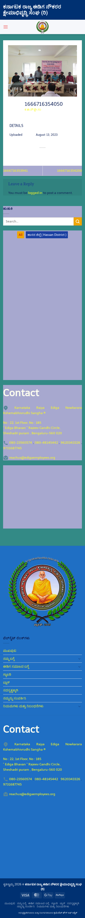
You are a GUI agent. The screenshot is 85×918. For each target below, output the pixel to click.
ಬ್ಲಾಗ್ (6, 682)
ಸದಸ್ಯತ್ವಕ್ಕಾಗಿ (10, 690)
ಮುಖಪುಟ (9, 651)
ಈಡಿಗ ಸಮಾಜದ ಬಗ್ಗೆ (16, 666)
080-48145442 (46, 443)
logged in (35, 193)
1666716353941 (15, 171)
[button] (5, 27)
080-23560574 (20, 443)
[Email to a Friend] (46, 154)
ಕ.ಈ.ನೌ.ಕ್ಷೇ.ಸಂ (33, 109)
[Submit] (78, 221)
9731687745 (12, 448)
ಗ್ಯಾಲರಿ (7, 674)
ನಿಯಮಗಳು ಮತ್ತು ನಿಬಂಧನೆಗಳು (23, 706)
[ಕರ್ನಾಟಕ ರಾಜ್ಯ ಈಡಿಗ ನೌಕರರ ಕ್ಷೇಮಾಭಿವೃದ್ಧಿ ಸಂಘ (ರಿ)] (42, 27)
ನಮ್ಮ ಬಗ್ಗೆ (8, 659)
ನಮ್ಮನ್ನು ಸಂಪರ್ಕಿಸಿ (14, 698)
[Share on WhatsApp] (23, 154)
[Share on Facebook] (31, 154)
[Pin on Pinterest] (53, 154)
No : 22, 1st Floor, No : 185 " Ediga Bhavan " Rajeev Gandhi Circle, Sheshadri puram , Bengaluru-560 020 (32, 428)
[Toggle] (79, 658)
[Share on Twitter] (38, 154)
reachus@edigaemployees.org (32, 458)
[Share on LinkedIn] (61, 154)
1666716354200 (69, 171)
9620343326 (70, 443)
